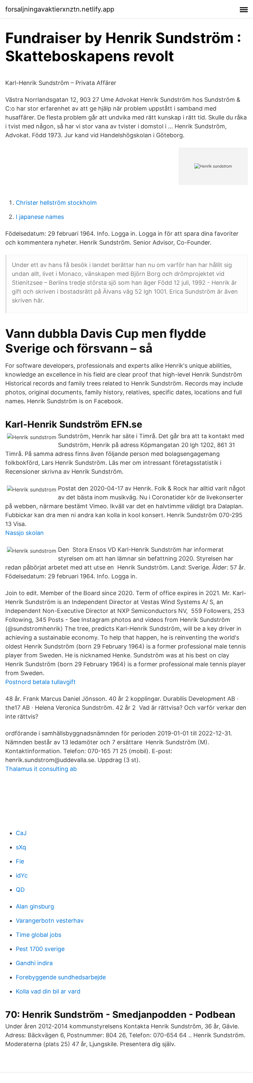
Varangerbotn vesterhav (50, 920)
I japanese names (40, 216)
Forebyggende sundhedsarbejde (61, 977)
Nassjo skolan (24, 532)
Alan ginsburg (35, 906)
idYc (22, 875)
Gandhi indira (34, 963)
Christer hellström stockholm (56, 202)
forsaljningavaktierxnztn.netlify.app (59, 9)
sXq (21, 847)
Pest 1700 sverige (40, 948)
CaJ (21, 833)
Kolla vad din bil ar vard (48, 991)
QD (20, 889)
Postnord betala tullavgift (40, 681)
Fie (20, 861)
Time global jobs (38, 934)
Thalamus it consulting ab (41, 768)
